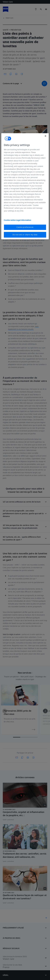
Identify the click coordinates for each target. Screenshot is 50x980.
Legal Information (23, 220)
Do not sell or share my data (25, 235)
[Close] (45, 136)
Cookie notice (10, 220)
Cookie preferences (25, 227)
